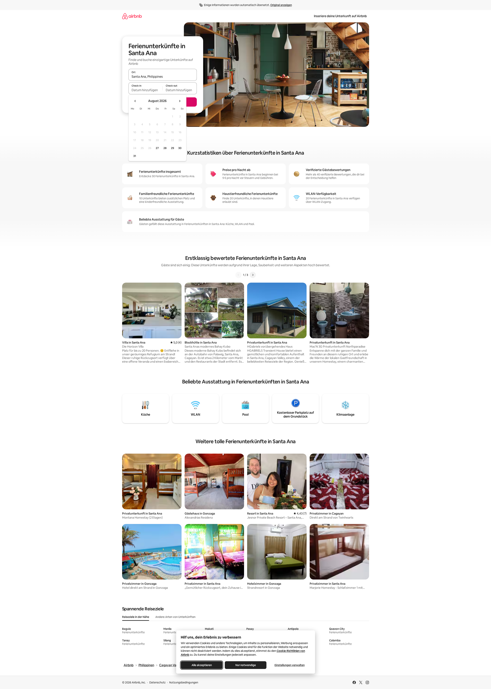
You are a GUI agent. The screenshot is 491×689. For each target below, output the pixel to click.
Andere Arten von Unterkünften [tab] (175, 617)
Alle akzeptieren (201, 665)
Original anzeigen (281, 5)
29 (172, 148)
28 (164, 148)
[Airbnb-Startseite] (132, 16)
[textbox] (146, 90)
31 (134, 156)
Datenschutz (157, 682)
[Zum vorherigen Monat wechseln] (135, 101)
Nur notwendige (245, 665)
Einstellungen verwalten (290, 665)
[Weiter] (253, 275)
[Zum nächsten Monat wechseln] (179, 101)
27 (157, 148)
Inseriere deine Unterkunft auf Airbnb (340, 16)
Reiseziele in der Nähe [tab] (135, 617)
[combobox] (163, 76)
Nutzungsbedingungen (183, 682)
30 (180, 148)
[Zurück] (238, 275)
